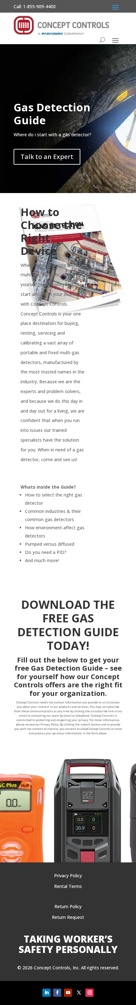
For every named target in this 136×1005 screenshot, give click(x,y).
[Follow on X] (79, 993)
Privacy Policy (68, 876)
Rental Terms (68, 886)
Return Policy (68, 906)
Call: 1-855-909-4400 (35, 6)
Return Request (68, 917)
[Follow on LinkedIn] (46, 993)
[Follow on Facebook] (57, 993)
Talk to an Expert (47, 156)
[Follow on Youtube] (68, 993)
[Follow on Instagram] (89, 993)
